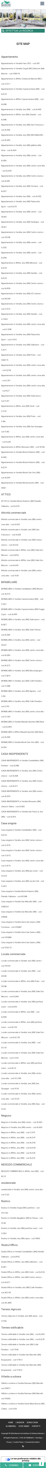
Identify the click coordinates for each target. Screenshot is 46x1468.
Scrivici (37, 1465)
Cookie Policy (18, 1442)
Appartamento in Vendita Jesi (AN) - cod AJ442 (21, 109)
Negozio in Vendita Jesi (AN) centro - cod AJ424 (21, 1127)
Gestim (37, 1442)
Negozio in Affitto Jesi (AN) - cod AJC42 (18, 1153)
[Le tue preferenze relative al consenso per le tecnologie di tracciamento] (41, 1463)
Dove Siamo (24, 1426)
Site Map (38, 1438)
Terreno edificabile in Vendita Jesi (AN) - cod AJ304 (22, 1334)
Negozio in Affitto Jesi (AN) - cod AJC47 (18, 1137)
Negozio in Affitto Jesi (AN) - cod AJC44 (18, 1148)
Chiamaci (13, 1465)
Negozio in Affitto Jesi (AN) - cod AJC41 (18, 1158)
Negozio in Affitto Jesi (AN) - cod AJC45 (18, 1143)
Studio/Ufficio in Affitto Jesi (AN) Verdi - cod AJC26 (23, 1272)
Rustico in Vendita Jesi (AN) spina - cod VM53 (20, 1238)
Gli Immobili (11, 1426)
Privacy (9, 1442)
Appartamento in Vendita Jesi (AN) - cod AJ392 (21, 196)
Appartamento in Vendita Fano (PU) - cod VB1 (20, 63)
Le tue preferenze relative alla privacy (26, 1459)
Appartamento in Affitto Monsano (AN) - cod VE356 (23, 447)
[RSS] (23, 1446)
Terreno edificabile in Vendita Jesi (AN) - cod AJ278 (22, 1339)
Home (10, 1422)
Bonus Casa (32, 1422)
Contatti (36, 1426)
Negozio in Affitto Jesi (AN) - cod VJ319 (18, 1132)
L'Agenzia (20, 1422)
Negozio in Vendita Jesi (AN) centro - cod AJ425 (21, 1122)
